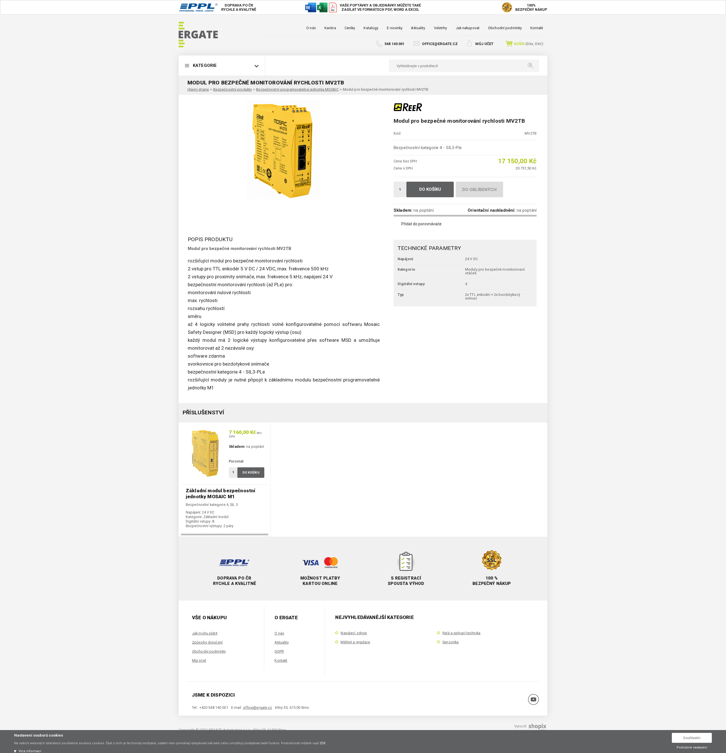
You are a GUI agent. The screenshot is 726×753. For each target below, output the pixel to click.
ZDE (323, 743)
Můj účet (484, 44)
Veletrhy (440, 28)
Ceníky (350, 28)
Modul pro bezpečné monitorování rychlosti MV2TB (386, 89)
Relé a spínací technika (461, 633)
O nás (311, 28)
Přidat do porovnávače (421, 224)
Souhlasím (691, 738)
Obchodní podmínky (505, 28)
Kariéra (330, 28)
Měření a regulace (355, 642)
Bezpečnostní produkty (232, 89)
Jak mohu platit (205, 633)
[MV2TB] (283, 150)
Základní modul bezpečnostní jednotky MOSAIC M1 (220, 493)
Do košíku (430, 189)
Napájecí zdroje (354, 633)
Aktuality (418, 28)
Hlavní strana (198, 89)
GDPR (279, 651)
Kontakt (536, 28)
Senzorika (450, 642)
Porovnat (236, 461)
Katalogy (371, 28)
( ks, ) (528, 44)
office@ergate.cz (440, 44)
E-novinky (394, 28)
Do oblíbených (479, 189)
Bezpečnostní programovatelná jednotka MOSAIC (297, 89)
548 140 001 (394, 44)
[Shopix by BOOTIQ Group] (536, 728)
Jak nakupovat (468, 28)
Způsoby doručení (207, 642)
